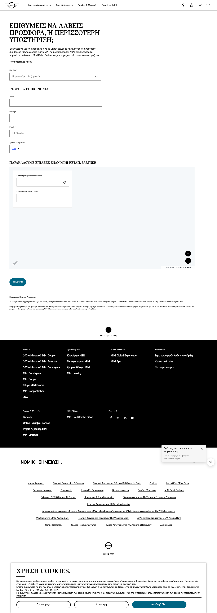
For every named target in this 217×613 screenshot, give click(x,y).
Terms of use (169, 267)
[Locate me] (65, 182)
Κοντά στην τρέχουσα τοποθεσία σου (30, 176)
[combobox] (43, 182)
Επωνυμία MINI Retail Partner (27, 191)
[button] (188, 253)
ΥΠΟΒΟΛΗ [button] (18, 282)
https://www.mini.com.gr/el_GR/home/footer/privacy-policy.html (72, 309)
